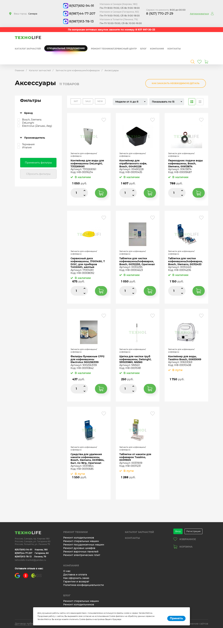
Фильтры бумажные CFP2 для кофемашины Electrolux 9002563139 (87, 359)
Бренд (28, 113)
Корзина (186, 546)
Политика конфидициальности (83, 585)
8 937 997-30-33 (145, 29)
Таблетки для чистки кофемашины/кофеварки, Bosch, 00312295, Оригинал (137, 261)
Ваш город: (25, 13)
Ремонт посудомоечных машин (83, 544)
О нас (67, 571)
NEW (100, 101)
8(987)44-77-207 (82, 13)
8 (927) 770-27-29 (159, 13)
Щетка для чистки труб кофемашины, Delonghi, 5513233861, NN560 (135, 359)
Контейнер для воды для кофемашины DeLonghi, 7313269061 (87, 163)
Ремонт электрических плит (81, 555)
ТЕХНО (28, 37)
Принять (176, 618)
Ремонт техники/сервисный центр (114, 48)
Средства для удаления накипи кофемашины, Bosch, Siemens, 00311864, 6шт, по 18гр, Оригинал (87, 459)
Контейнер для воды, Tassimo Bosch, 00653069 (184, 358)
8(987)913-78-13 (81, 21)
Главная (19, 70)
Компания (157, 48)
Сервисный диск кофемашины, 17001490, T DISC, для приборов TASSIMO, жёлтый (88, 263)
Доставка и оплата (75, 574)
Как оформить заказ (76, 578)
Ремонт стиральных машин (81, 541)
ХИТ (76, 101)
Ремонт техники (75, 532)
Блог (143, 48)
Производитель (34, 137)
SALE (88, 101)
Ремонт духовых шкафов (79, 548)
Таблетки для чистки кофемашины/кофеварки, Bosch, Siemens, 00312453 (185, 261)
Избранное (187, 539)
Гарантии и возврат (76, 581)
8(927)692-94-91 (81, 6)
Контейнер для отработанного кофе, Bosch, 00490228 (133, 163)
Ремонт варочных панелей (80, 551)
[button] (130, 101)
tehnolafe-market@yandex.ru (30, 560)
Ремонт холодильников (78, 537)
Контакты (174, 48)
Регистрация (193, 531)
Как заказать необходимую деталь (175, 83)
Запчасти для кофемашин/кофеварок (78, 70)
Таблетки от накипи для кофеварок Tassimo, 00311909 (135, 457)
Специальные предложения (66, 48)
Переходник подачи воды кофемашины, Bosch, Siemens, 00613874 (185, 163)
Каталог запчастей (28, 48)
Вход (178, 531)
